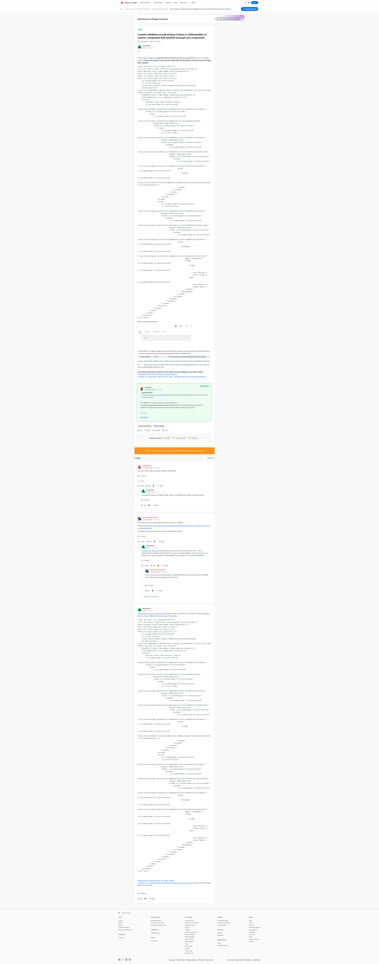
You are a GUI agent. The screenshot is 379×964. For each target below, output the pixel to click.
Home (121, 9)
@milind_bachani (188, 377)
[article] (174, 476)
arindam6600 (146, 45)
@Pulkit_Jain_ (143, 883)
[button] (249, 9)
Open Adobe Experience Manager (229, 19)
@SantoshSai (176, 883)
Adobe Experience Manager (143, 9)
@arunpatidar (163, 395)
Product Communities (130, 9)
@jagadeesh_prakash (155, 377)
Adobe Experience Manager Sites (160, 9)
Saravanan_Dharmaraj (148, 517)
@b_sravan (152, 374)
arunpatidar (147, 387)
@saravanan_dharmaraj (163, 374)
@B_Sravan (164, 880)
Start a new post (187, 451)
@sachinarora (167, 883)
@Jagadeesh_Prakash (156, 883)
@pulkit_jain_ (143, 377)
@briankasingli (143, 374)
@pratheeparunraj (200, 377)
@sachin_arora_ (168, 377)
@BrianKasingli (155, 880)
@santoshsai (178, 377)
